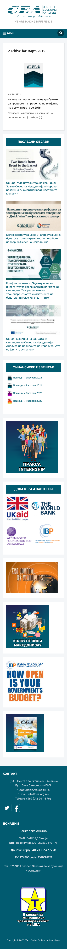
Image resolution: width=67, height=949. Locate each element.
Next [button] (56, 522)
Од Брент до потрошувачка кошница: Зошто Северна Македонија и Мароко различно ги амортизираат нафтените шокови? (31, 188)
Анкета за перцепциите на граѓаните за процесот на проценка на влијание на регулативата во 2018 (33, 103)
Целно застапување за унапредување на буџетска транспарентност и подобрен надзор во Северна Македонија (33, 238)
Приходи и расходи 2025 (27, 377)
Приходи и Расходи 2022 (27, 400)
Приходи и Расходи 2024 (28, 385)
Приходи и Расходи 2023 (27, 393)
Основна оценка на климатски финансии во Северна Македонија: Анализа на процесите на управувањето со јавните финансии (33, 344)
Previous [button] (10, 522)
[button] (8, 33)
